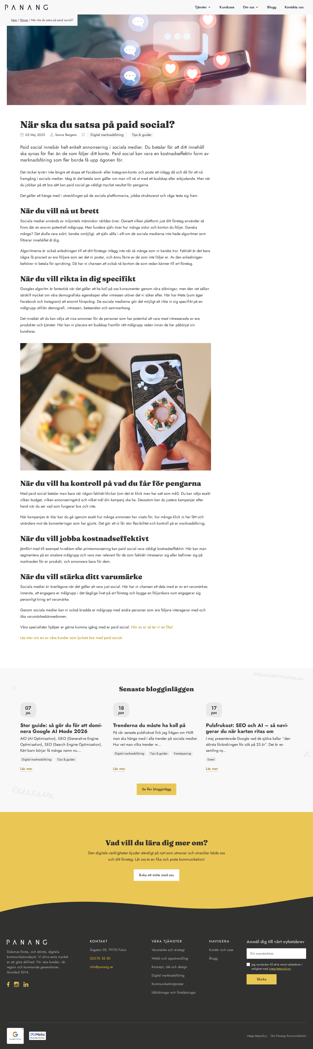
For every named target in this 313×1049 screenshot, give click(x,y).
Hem (14, 20)
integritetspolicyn (280, 969)
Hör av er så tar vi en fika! (152, 627)
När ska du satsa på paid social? (52, 20)
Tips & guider (141, 134)
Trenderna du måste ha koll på (149, 725)
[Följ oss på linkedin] (25, 984)
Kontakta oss (294, 7)
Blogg (271, 7)
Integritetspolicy (257, 1036)
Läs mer (26, 768)
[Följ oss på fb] (8, 984)
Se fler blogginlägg (156, 789)
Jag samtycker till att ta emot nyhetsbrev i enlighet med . (277, 966)
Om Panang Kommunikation (288, 1036)
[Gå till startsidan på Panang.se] (26, 7)
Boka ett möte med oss (156, 875)
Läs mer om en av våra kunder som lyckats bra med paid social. (71, 638)
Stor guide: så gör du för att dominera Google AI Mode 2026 (61, 728)
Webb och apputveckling (170, 958)
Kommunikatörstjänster (168, 983)
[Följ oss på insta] (16, 984)
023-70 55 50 (100, 958)
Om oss (248, 7)
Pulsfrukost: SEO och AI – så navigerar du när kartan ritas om (247, 728)
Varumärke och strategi (168, 949)
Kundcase (227, 7)
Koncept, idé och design (169, 966)
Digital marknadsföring (106, 134)
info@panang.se (101, 966)
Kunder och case (221, 949)
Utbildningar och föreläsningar (174, 992)
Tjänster (201, 7)
